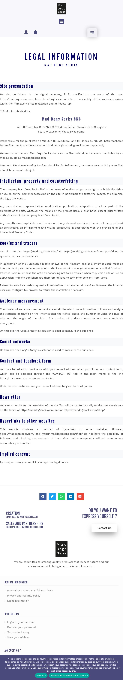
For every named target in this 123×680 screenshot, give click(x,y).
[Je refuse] (119, 667)
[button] (61, 21)
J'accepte (41, 675)
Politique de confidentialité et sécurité (69, 675)
